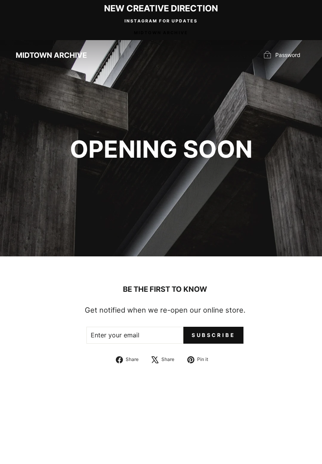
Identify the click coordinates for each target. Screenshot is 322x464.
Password (287, 55)
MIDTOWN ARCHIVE (161, 32)
